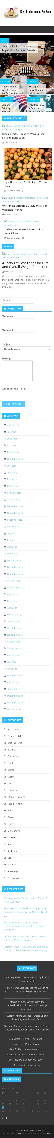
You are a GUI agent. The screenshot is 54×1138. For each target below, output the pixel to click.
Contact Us (14, 1039)
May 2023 (11, 601)
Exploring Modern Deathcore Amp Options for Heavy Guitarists (19, 48)
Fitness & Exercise (16, 797)
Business (7, 100)
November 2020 (15, 702)
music (5, 40)
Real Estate (13, 851)
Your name (7, 316)
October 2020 (14, 709)
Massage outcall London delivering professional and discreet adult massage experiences (24, 926)
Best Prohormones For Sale (30, 1131)
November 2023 (15, 574)
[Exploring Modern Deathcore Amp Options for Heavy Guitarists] (27, 55)
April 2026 (12, 445)
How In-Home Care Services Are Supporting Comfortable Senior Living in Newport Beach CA (25, 912)
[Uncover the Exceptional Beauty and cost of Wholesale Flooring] (26, 199)
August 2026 (13, 425)
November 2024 (15, 513)
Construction (14, 756)
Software (12, 864)
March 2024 (13, 553)
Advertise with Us (33, 1049)
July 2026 (11, 432)
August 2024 (13, 526)
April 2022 (12, 669)
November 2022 (15, 635)
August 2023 (13, 594)
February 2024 (14, 560)
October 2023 (13, 580)
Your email (7, 330)
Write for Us (15, 1049)
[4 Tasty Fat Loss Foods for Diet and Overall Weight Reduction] (26, 255)
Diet (9, 783)
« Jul (4, 1118)
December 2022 (15, 628)
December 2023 (15, 567)
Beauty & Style (15, 736)
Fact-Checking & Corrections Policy (25, 1060)
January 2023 (13, 621)
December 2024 (15, 506)
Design (11, 777)
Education (12, 790)
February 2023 (14, 614)
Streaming (13, 871)
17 (3, 1107)
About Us (37, 1039)
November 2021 (14, 675)
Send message (14, 404)
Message (6, 358)
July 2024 (11, 533)
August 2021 (13, 682)
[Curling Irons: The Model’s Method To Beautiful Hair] (28, 223)
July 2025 (11, 466)
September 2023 (15, 587)
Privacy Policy (32, 1044)
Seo (9, 858)
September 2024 (15, 520)
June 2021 (12, 689)
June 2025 (12, 472)
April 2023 (12, 608)
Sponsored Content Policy (27, 1065)
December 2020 (15, 696)
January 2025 (13, 499)
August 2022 (13, 655)
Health (6, 81)
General (33, 81)
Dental (11, 770)
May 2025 (12, 479)
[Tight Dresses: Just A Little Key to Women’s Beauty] (28, 164)
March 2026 (13, 452)
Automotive (13, 729)
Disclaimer (17, 1044)
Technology (13, 878)
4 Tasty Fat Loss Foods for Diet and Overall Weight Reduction (25, 265)
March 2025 (13, 486)
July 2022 (11, 662)
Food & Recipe (15, 804)
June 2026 (12, 439)
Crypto (11, 763)
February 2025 (14, 493)
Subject (6, 344)
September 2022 (15, 648)
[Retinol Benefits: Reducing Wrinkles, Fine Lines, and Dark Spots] (26, 128)
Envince (18, 1133)
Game (10, 810)
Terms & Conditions (16, 1054)
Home (26, 1039)
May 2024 (12, 540)
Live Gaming (14, 831)
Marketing (12, 837)
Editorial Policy (36, 1054)
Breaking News (15, 743)
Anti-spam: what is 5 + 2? (14, 389)
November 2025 (15, 459)
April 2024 (12, 547)
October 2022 (13, 642)
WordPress (47, 1133)
